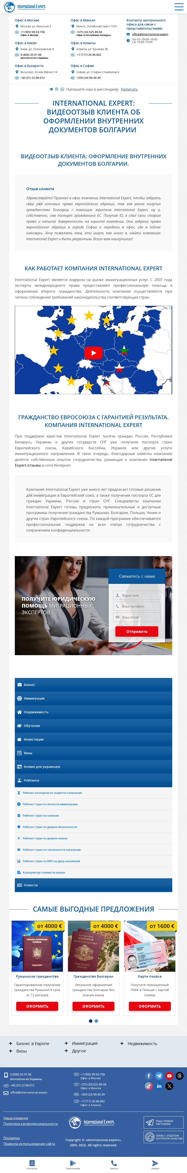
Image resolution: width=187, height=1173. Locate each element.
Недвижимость (36, 712)
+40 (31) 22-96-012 (30, 78)
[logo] (25, 7)
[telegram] (159, 1076)
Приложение (73, 1168)
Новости (31, 885)
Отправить (137, 631)
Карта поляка (150, 976)
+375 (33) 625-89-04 (91, 33)
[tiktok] (149, 1086)
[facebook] (149, 1076)
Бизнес (29, 684)
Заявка (155, 1168)
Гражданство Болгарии (93, 976)
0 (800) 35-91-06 (32, 56)
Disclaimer (11, 1138)
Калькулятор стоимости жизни (44, 872)
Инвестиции (34, 739)
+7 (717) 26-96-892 (86, 55)
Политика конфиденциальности (30, 1123)
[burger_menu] (179, 6)
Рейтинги (31, 780)
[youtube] (169, 1076)
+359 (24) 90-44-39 (86, 78)
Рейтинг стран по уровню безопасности (50, 827)
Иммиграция (34, 698)
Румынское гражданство (37, 976)
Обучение (32, 725)
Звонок (114, 1168)
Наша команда (15, 1118)
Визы (28, 753)
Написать (129, 89)
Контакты (32, 1168)
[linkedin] (159, 1086)
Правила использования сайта (29, 1143)
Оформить (37, 1006)
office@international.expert (28, 1092)
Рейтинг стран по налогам (41, 816)
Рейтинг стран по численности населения (52, 850)
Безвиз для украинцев (42, 766)
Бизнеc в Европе (32, 1043)
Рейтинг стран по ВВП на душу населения (51, 861)
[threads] (180, 1076)
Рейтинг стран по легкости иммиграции (50, 804)
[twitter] (169, 1086)
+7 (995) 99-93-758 (30, 33)
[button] (90, 1021)
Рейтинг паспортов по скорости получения (52, 793)
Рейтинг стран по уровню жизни (45, 838)
